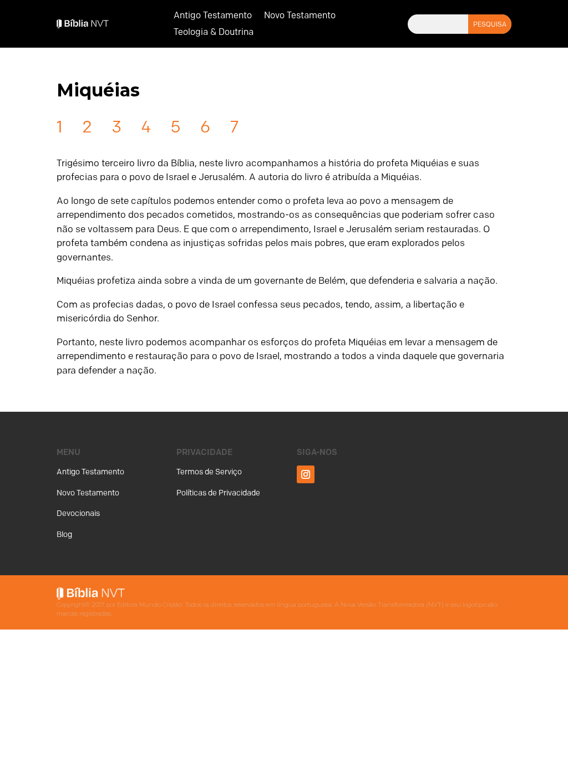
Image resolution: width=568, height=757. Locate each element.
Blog (64, 534)
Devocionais (78, 513)
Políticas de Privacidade (218, 493)
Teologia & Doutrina (213, 32)
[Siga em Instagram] (306, 474)
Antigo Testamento (213, 16)
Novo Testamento (300, 16)
